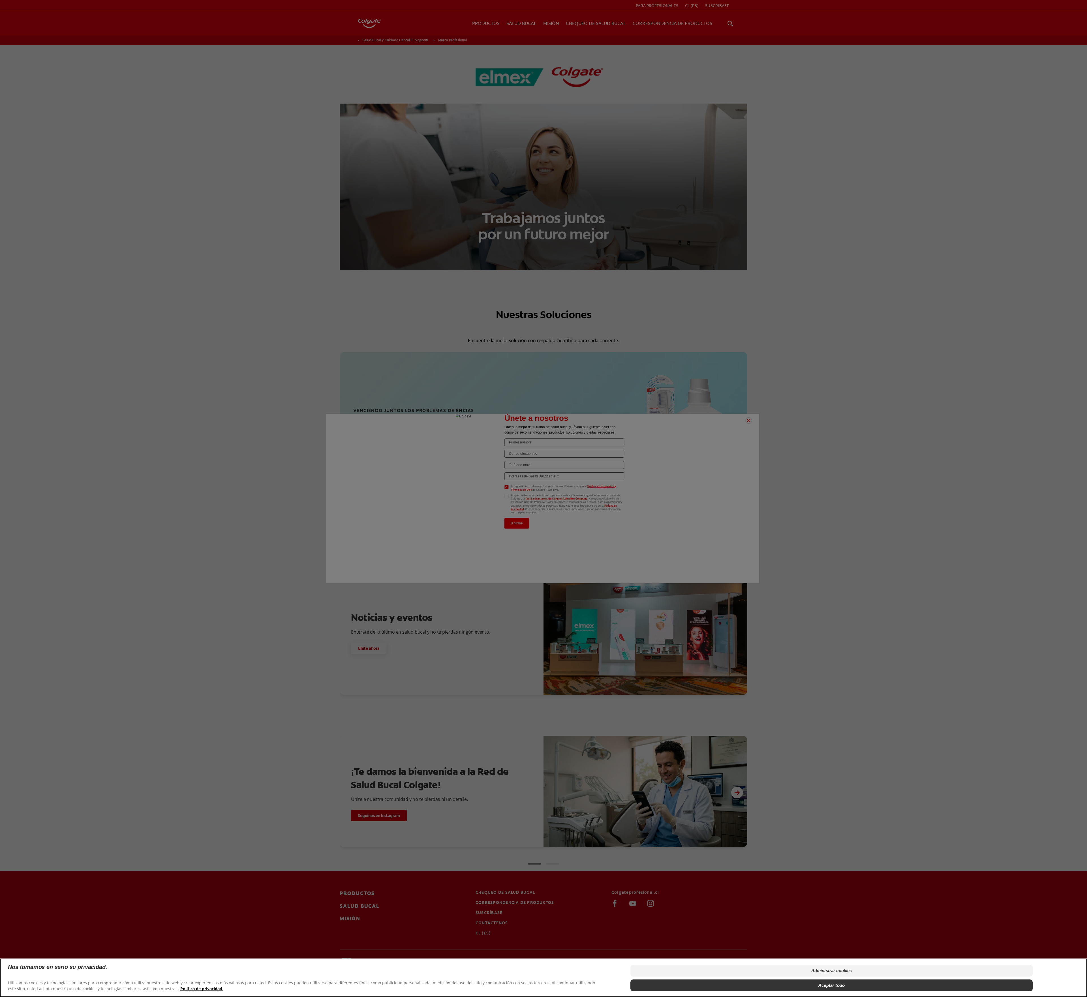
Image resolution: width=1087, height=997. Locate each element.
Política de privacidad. (201, 988)
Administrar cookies (831, 970)
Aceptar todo (831, 985)
